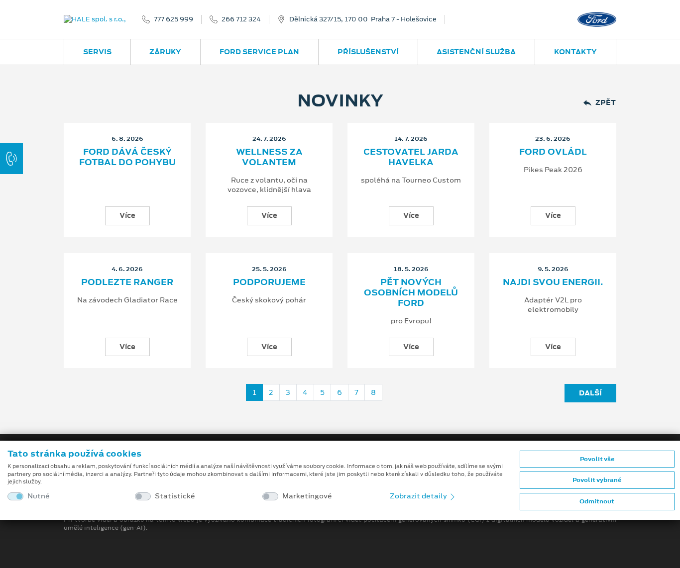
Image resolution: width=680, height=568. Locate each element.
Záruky (165, 52)
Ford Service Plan (259, 52)
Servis (97, 52)
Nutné (38, 496)
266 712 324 (241, 19)
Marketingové (307, 496)
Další (590, 393)
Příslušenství (368, 52)
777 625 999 (173, 19)
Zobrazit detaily (419, 496)
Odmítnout (596, 501)
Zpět (605, 102)
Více (127, 215)
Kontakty (575, 52)
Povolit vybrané (596, 480)
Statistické (175, 496)
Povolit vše (597, 459)
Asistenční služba (476, 52)
